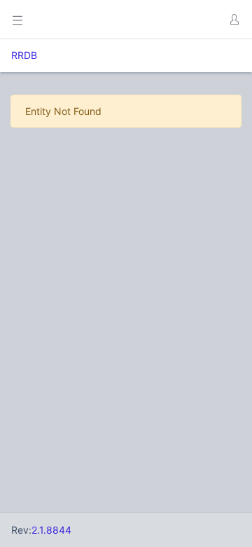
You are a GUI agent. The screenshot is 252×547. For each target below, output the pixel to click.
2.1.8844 (51, 530)
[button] (234, 19)
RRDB (24, 55)
